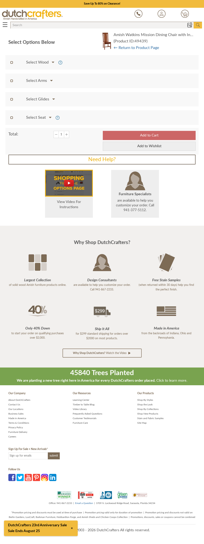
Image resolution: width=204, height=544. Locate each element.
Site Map (142, 423)
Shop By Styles (145, 400)
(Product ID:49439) (130, 41)
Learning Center (81, 400)
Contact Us (14, 404)
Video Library (80, 409)
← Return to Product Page (136, 48)
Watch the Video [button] (100, 353)
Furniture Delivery (17, 432)
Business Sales (16, 414)
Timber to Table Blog (83, 404)
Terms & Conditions (18, 423)
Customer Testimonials (84, 418)
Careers (12, 436)
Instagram (44, 477)
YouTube (28, 477)
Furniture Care (80, 423)
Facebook (12, 477)
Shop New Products (147, 414)
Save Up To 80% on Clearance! (102, 3)
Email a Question (84, 503)
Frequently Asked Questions (87, 414)
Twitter (20, 477)
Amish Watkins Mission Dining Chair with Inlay (154, 35)
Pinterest (36, 477)
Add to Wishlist (149, 146)
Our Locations (15, 409)
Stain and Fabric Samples (150, 418)
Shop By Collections (148, 409)
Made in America (17, 418)
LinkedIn (52, 477)
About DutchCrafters (19, 400)
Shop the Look (145, 404)
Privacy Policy (15, 427)
